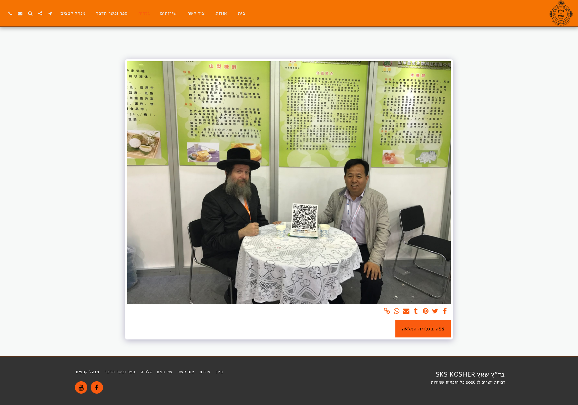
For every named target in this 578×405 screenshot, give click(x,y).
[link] (386, 311)
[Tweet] (435, 311)
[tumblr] (415, 311)
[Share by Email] (406, 311)
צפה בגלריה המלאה (423, 328)
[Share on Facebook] (445, 311)
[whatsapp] (396, 311)
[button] (50, 13)
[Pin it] (425, 311)
